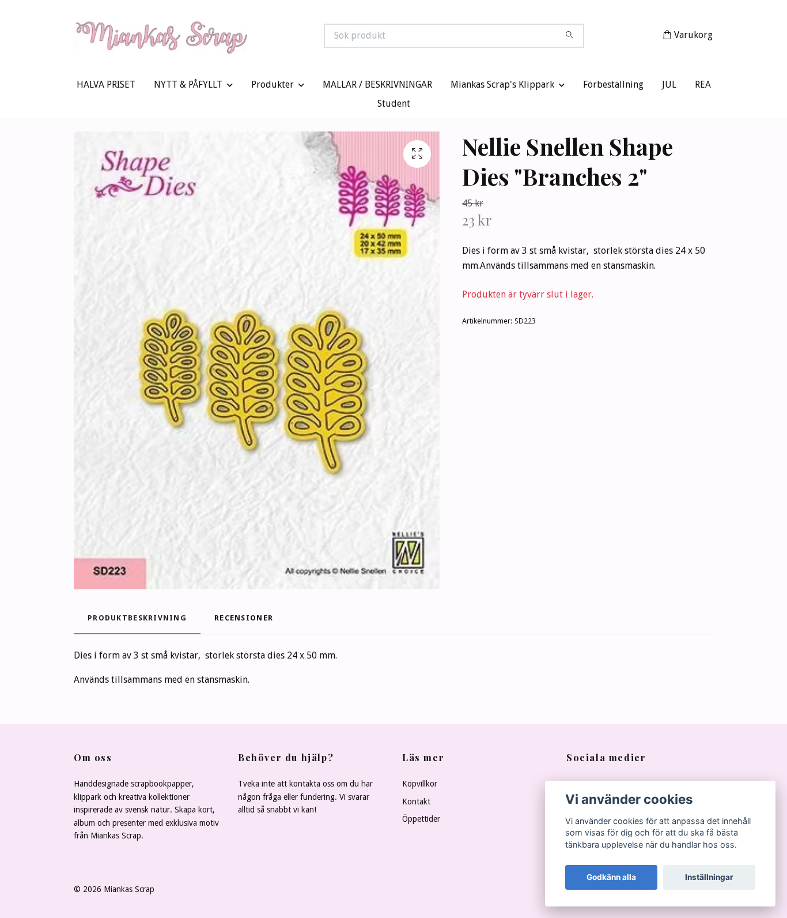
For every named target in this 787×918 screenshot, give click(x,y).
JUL (669, 87)
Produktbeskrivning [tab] (137, 620)
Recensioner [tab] (243, 620)
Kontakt (416, 803)
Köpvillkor (419, 786)
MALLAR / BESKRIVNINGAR (377, 87)
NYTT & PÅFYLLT (188, 87)
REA (703, 87)
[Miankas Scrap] (234, 37)
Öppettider (421, 821)
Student (393, 106)
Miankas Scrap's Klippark (502, 87)
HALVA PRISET (106, 87)
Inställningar (709, 877)
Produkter (272, 87)
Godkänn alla (611, 877)
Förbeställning (613, 87)
